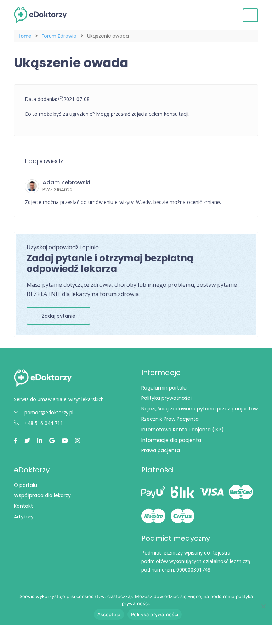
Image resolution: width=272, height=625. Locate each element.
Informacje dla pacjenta (171, 440)
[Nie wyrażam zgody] (263, 606)
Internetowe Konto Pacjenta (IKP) (182, 429)
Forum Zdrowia (59, 36)
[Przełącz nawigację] (250, 15)
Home (24, 36)
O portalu (25, 485)
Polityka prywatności (166, 398)
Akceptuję (108, 614)
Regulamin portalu (164, 387)
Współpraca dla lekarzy (42, 495)
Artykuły (24, 516)
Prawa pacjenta (160, 450)
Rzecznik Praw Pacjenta (170, 418)
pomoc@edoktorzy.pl (48, 412)
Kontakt (23, 506)
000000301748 (193, 569)
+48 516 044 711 (43, 423)
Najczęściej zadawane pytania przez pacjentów (199, 408)
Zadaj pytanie (58, 315)
